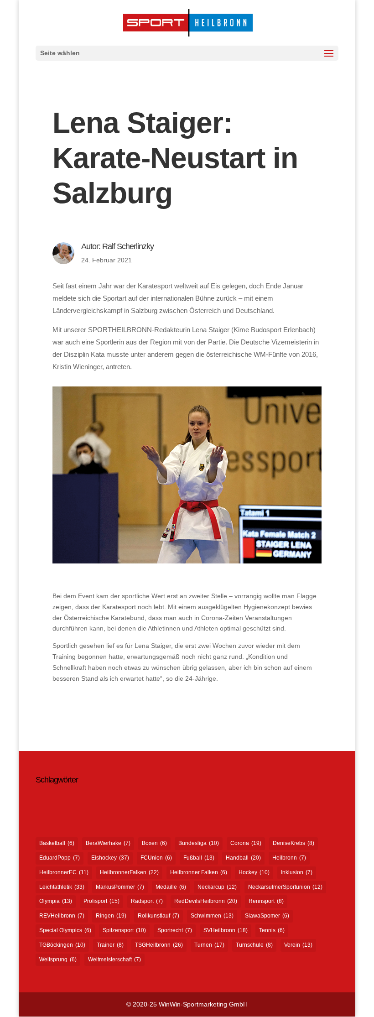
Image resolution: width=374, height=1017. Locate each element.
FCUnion (156, 858)
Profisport (101, 901)
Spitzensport (124, 930)
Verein (298, 945)
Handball (243, 858)
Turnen (209, 945)
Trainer (110, 945)
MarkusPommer (120, 887)
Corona (245, 843)
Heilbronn (289, 858)
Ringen (111, 916)
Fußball (198, 858)
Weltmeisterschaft (114, 959)
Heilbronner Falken (198, 872)
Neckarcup (217, 887)
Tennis (272, 930)
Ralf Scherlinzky (128, 246)
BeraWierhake (108, 843)
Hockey (254, 872)
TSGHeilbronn (159, 945)
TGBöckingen (62, 945)
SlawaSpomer (267, 916)
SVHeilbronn (225, 930)
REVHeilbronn (61, 916)
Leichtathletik (61, 887)
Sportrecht (174, 930)
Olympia (55, 901)
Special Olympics (65, 930)
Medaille (171, 887)
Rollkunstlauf (158, 916)
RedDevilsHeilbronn (205, 901)
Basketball (56, 843)
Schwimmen (212, 916)
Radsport (147, 901)
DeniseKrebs (293, 843)
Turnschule (254, 945)
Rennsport (266, 901)
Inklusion (296, 872)
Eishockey (110, 858)
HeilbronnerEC (63, 872)
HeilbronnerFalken (129, 872)
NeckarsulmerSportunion (285, 887)
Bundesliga (198, 843)
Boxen (154, 843)
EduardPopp (59, 858)
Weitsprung (58, 959)
